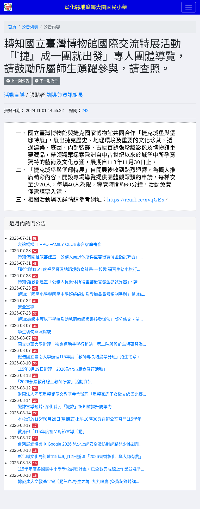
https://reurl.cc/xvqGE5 (135, 200)
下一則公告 (48, 81)
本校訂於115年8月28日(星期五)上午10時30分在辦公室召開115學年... (81, 419)
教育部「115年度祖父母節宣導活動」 (52, 431)
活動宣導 (14, 95)
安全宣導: (26, 307)
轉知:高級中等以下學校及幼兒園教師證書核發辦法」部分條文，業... (80, 319)
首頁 (12, 27)
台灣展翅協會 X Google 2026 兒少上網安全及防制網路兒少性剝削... (80, 444)
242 (85, 110)
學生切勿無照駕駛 (34, 332)
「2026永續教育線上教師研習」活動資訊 (55, 382)
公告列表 (30, 27)
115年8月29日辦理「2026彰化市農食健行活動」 (62, 369)
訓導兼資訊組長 (65, 95)
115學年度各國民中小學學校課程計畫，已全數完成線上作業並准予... (81, 469)
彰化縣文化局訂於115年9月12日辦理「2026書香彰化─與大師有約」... (82, 456)
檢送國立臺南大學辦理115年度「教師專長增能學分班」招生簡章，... (81, 357)
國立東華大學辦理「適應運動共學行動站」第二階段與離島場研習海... (82, 344)
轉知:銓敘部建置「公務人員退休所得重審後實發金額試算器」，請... (79, 282)
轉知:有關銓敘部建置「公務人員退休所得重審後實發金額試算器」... (80, 257)
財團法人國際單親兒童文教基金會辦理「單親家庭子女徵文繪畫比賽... (82, 394)
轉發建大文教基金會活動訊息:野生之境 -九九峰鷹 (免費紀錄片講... (78, 481)
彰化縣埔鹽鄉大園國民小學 (96, 7)
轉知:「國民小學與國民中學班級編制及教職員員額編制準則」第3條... (81, 294)
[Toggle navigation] (188, 7)
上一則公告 (19, 81)
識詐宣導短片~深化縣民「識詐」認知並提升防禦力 (65, 406)
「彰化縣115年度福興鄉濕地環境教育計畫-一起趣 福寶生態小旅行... (79, 269)
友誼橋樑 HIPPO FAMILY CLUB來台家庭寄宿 (60, 244)
